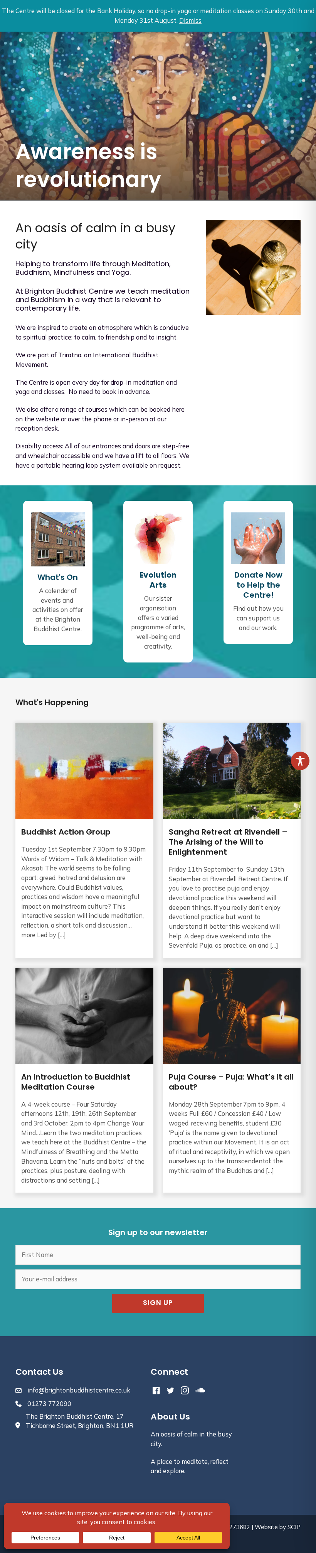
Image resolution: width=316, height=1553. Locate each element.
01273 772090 (49, 1404)
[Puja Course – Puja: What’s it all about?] (232, 1080)
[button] (158, 1303)
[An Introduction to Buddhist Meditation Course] (84, 1080)
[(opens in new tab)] (158, 537)
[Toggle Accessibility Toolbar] (300, 761)
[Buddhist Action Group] (84, 840)
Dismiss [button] (190, 20)
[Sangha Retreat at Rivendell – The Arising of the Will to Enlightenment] (232, 840)
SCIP (294, 1527)
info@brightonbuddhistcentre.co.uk (78, 1390)
